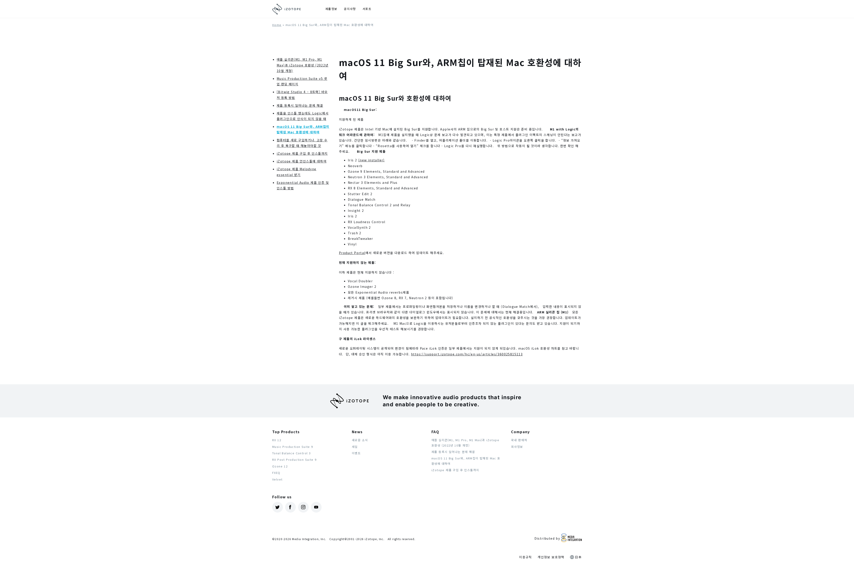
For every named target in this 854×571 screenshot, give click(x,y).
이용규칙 (525, 557)
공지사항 (350, 9)
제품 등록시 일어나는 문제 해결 (300, 105)
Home (277, 25)
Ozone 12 (280, 466)
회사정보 (517, 447)
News (357, 431)
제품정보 (331, 9)
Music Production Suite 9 (292, 447)
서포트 (367, 9)
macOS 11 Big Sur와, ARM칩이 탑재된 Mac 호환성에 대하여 (465, 460)
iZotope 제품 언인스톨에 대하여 (301, 161)
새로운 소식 (360, 440)
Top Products (286, 431)
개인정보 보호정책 (551, 557)
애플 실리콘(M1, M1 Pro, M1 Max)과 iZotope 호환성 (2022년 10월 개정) (302, 65)
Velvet (277, 479)
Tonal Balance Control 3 (291, 453)
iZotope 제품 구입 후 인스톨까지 (302, 153)
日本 (578, 557)
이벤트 (356, 453)
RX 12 (276, 440)
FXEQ (276, 473)
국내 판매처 (519, 440)
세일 (355, 447)
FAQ (435, 431)
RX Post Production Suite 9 (294, 459)
